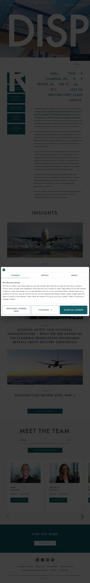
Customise (43, 310)
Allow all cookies (73, 310)
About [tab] (74, 275)
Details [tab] (45, 275)
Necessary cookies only (16, 309)
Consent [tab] (15, 275)
